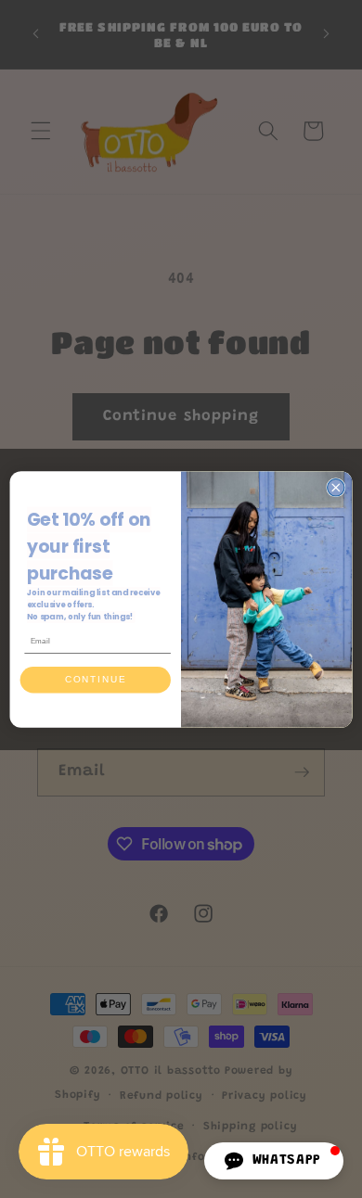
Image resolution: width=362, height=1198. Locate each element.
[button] (273, 1160)
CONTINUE (95, 679)
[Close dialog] (336, 486)
